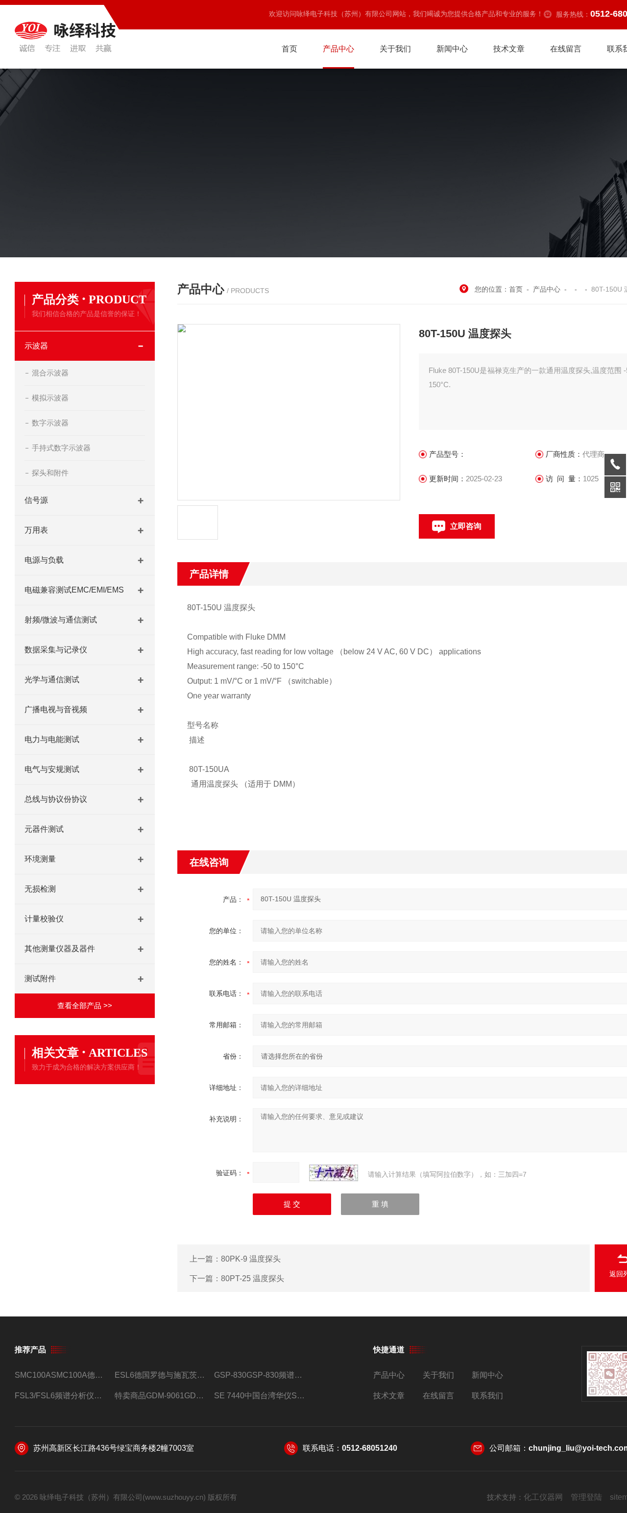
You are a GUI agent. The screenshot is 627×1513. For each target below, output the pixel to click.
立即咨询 (466, 526)
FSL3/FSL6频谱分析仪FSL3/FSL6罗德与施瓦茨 (60, 1395)
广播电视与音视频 (55, 709)
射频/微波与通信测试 (60, 620)
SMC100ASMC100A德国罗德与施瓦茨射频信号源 (60, 1375)
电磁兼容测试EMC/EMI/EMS (74, 590)
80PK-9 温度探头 (251, 1259)
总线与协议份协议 (55, 799)
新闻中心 (452, 49)
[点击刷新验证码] (333, 1173)
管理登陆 (586, 1497)
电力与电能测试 (51, 739)
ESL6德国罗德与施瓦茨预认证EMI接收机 (160, 1375)
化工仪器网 (543, 1497)
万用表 (36, 530)
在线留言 (565, 49)
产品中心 (338, 49)
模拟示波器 (50, 398)
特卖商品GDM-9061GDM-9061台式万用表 (160, 1395)
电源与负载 (44, 560)
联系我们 (487, 1395)
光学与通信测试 (51, 679)
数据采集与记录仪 (55, 649)
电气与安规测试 (51, 769)
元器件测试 (44, 829)
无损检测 (40, 889)
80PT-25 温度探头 (252, 1278)
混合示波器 (50, 373)
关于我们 (395, 49)
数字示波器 (50, 423)
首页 (289, 49)
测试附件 (40, 978)
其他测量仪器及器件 (59, 948)
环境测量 (40, 859)
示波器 (36, 346)
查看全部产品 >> (84, 1005)
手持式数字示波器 (61, 448)
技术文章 (509, 49)
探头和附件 (50, 473)
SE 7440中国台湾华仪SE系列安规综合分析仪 (260, 1395)
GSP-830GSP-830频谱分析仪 (260, 1375)
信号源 (36, 500)
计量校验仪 (44, 919)
